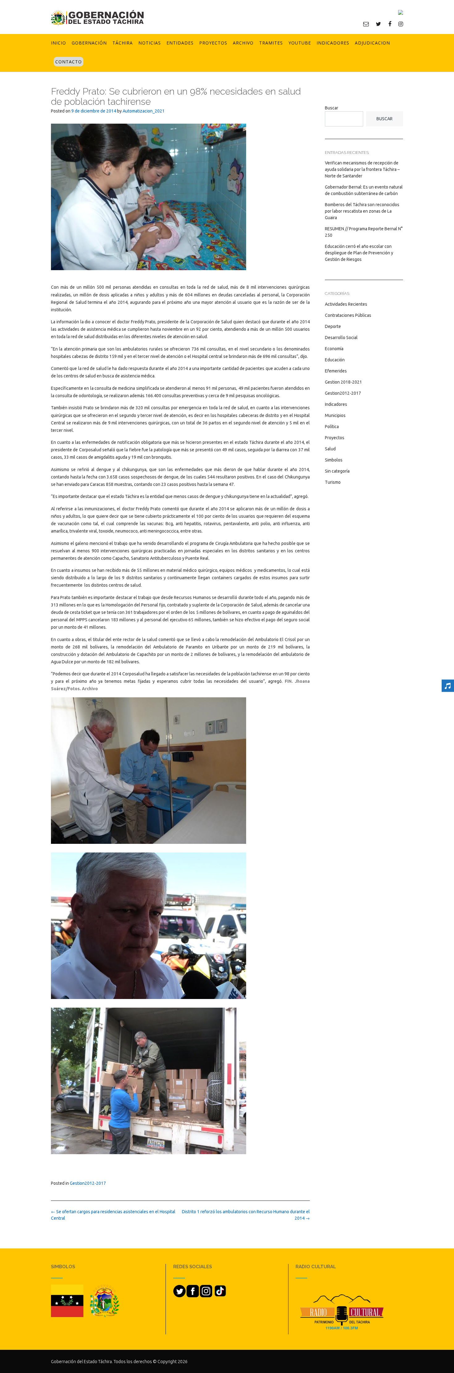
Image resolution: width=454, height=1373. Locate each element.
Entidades (180, 43)
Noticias (149, 43)
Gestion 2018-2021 (343, 382)
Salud (330, 448)
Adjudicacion (372, 43)
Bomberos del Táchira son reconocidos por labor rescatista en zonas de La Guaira (362, 211)
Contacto (68, 62)
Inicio (58, 43)
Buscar (331, 107)
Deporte (333, 326)
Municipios (335, 415)
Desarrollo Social (341, 337)
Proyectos (213, 43)
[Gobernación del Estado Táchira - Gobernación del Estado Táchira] (97, 17)
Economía (334, 348)
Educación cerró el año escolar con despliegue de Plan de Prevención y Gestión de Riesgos (359, 253)
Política (332, 426)
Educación (335, 359)
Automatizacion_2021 (144, 110)
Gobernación (89, 43)
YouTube (299, 43)
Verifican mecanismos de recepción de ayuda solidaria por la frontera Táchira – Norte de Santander (362, 169)
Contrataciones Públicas (348, 315)
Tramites (271, 43)
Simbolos (334, 459)
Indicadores (333, 43)
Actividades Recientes (346, 304)
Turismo (333, 482)
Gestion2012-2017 (88, 1183)
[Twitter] (378, 24)
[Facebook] (389, 24)
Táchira (122, 43)
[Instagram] (400, 24)
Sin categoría (337, 471)
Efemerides (336, 370)
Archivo (243, 43)
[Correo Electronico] (366, 24)
